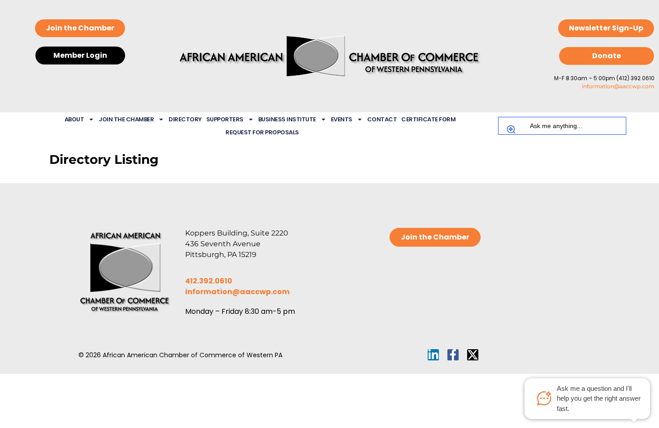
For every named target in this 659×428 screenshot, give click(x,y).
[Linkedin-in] (433, 354)
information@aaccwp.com (618, 86)
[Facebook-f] (453, 354)
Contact (382, 119)
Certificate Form (428, 119)
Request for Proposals (262, 132)
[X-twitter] (472, 354)
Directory (185, 119)
